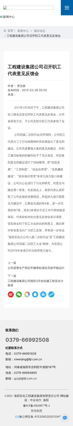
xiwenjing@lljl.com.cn (28, 359)
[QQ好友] (35, 294)
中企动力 (35, 400)
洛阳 (46, 400)
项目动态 (39, 30)
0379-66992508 (27, 340)
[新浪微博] (11, 294)
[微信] (19, 294)
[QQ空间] (43, 294)
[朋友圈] (27, 294)
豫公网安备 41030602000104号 (40, 416)
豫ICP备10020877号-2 (36, 405)
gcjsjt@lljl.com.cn (25, 378)
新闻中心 (23, 30)
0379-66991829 (25, 353)
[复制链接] (51, 294)
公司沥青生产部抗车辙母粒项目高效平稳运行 (36, 268)
